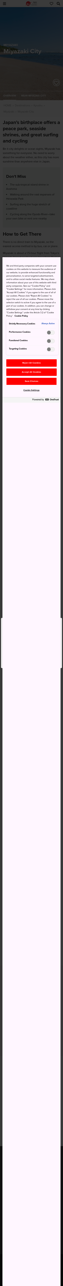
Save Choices (31, 381)
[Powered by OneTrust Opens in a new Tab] (45, 400)
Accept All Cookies (31, 372)
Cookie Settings (31, 390)
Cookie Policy (21, 315)
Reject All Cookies (31, 363)
